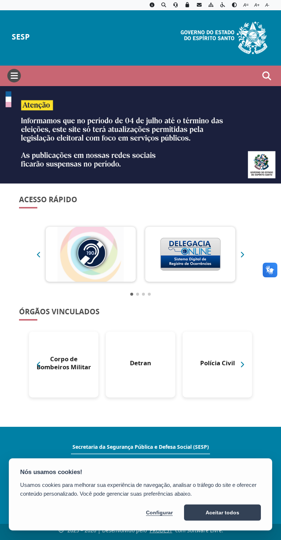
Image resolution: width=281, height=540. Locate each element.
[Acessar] (140, 135)
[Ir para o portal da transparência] (163, 5)
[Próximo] (242, 364)
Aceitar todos (222, 512)
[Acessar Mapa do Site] (211, 5)
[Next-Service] (242, 254)
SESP (21, 37)
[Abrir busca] (267, 76)
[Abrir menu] (14, 75)
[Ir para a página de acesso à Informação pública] (152, 5)
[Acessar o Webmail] (199, 5)
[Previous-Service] (38, 254)
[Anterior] (38, 364)
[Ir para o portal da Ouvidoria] (176, 5)
